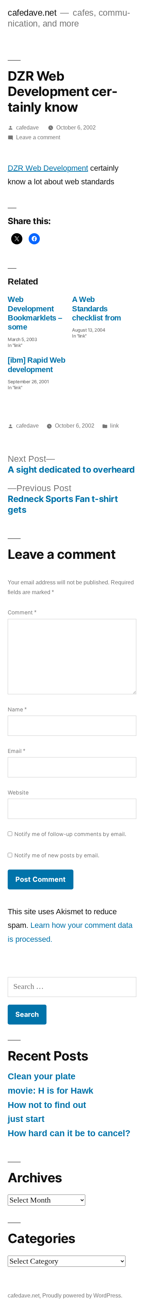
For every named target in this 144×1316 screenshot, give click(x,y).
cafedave (27, 128)
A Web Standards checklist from (96, 308)
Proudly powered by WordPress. (82, 1296)
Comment (22, 612)
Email (16, 751)
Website (18, 792)
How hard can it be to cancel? (69, 1133)
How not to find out (47, 1105)
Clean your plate (41, 1076)
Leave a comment (38, 137)
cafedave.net (32, 12)
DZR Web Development (48, 168)
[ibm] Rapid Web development (36, 365)
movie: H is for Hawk (50, 1090)
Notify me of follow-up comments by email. (70, 834)
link (114, 426)
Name (17, 709)
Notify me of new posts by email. (56, 855)
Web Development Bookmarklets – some (35, 313)
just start (26, 1119)
